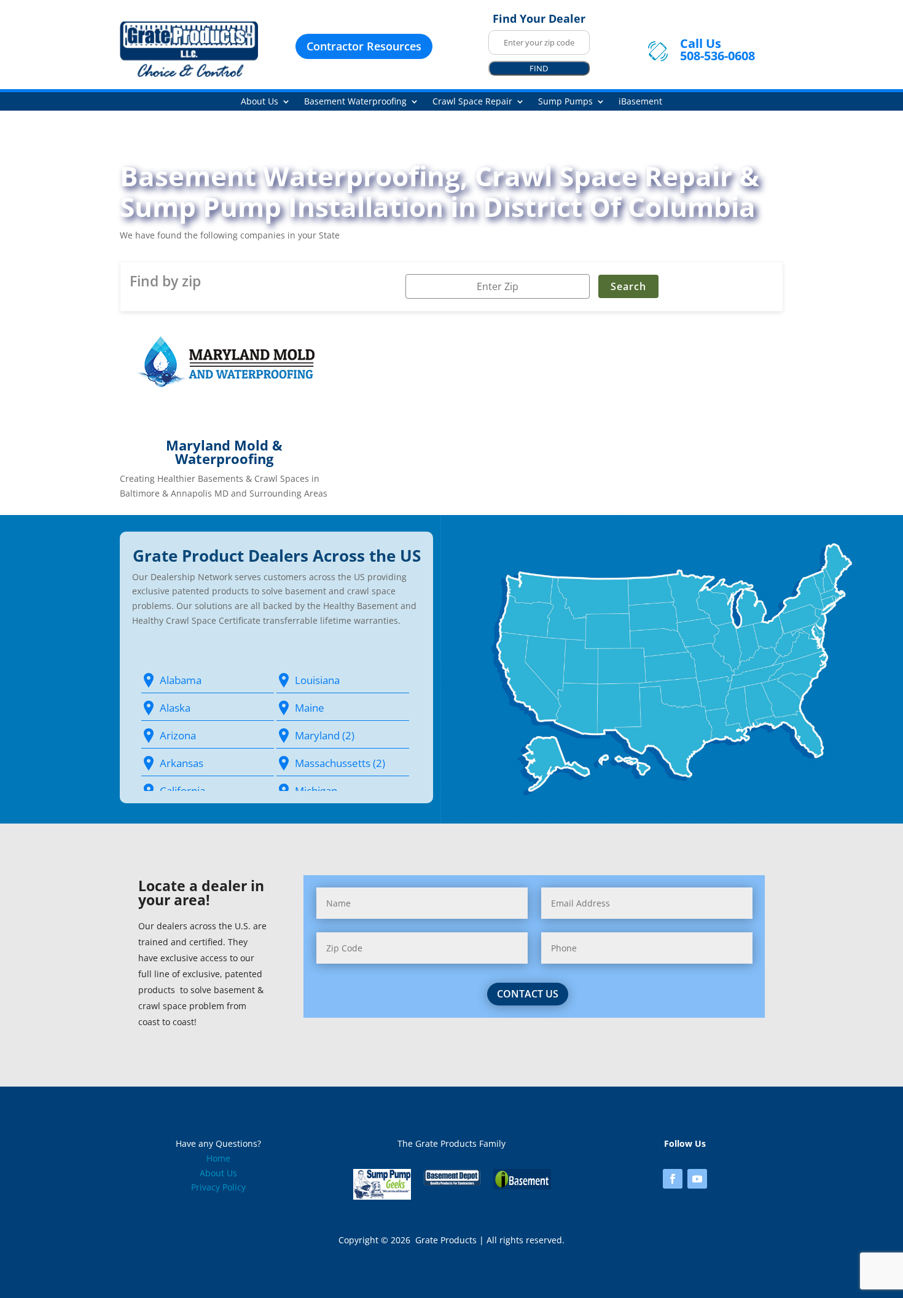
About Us (259, 102)
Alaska (175, 708)
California (182, 791)
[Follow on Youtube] (697, 1179)
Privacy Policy (218, 1187)
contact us (527, 994)
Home (218, 1158)
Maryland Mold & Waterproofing (224, 452)
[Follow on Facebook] (672, 1179)
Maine (309, 708)
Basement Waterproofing (355, 102)
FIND (539, 68)
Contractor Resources (364, 46)
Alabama (180, 680)
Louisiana (317, 680)
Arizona (178, 735)
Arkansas (181, 763)
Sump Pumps (565, 102)
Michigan (316, 791)
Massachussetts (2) (340, 763)
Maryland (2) (324, 735)
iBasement (640, 102)
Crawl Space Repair (472, 102)
